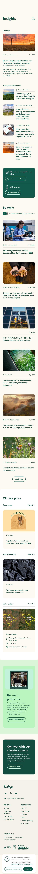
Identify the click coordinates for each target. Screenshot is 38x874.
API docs (23, 814)
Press (22, 817)
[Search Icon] (33, 18)
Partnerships (8, 816)
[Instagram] (11, 793)
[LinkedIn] (5, 793)
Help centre (24, 824)
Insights (23, 808)
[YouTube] (16, 793)
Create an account (8, 812)
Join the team (9, 819)
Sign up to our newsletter (15, 798)
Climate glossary (26, 820)
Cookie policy (18, 837)
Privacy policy (8, 837)
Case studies (25, 811)
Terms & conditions (10, 840)
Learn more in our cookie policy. (22, 864)
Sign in (6, 808)
